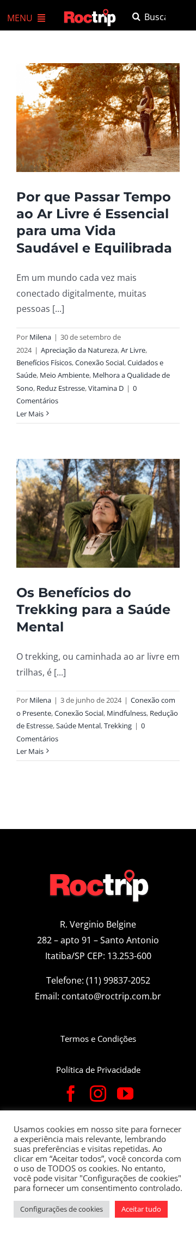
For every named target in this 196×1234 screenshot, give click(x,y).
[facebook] (71, 1093)
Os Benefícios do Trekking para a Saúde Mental (93, 609)
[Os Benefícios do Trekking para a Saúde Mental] (98, 513)
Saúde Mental (78, 725)
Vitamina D (106, 388)
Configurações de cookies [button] (61, 1209)
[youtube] (125, 1093)
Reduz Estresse (60, 388)
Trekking (118, 725)
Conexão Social (99, 362)
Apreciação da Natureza (79, 350)
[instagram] (98, 1093)
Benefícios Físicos (44, 362)
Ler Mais (30, 414)
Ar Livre (133, 350)
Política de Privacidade (98, 1069)
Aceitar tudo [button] (141, 1209)
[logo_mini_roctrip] (90, 12)
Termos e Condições (98, 1038)
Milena (40, 337)
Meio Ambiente (64, 375)
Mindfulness (126, 713)
